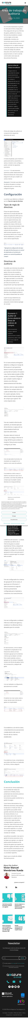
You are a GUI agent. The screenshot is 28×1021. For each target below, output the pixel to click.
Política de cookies (7, 523)
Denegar (14, 516)
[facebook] (9, 987)
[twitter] (12, 987)
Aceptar (14, 512)
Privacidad (10, 1013)
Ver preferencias (14, 519)
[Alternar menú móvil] (25, 3)
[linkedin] (18, 987)
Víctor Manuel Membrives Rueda (13, 869)
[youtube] (15, 987)
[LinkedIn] (16, 887)
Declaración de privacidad (15, 523)
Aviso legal (22, 523)
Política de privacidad (20, 963)
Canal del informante (17, 1015)
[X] (6, 887)
